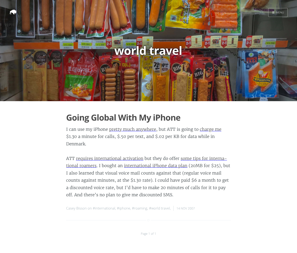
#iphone (123, 208)
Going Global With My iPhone (123, 117)
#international (104, 208)
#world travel (159, 208)
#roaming (139, 208)
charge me (210, 129)
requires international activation (109, 158)
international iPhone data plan (155, 165)
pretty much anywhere (132, 129)
